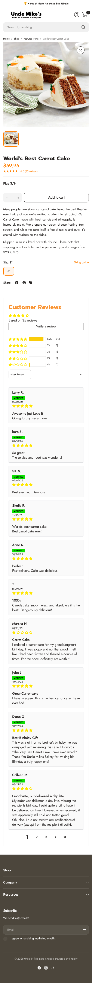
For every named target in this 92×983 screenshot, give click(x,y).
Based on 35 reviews (23, 320)
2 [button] (37, 837)
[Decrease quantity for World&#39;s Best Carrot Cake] (6, 198)
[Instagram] (46, 968)
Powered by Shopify (66, 959)
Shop (16, 38)
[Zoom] (81, 50)
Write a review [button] (46, 326)
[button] (18, 339)
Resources (10, 894)
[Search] (83, 27)
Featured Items (31, 38)
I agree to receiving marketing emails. (33, 938)
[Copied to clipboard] (31, 282)
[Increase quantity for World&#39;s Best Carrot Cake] (18, 198)
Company (10, 882)
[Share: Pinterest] (24, 282)
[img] (46, 406)
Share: (7, 282)
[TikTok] (52, 968)
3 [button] (46, 837)
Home (6, 38)
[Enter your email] (84, 930)
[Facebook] (39, 968)
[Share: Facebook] (16, 282)
